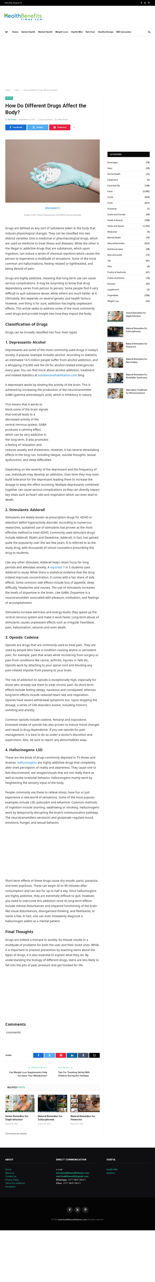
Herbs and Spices (115, 226)
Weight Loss (61, 32)
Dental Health (28, 32)
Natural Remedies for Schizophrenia (50, 1118)
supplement (113, 289)
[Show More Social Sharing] (74, 127)
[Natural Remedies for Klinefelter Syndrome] (115, 378)
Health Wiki (77, 32)
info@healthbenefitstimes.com (72, 1173)
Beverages (112, 162)
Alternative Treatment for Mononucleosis (136, 391)
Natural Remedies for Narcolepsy (136, 360)
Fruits (110, 203)
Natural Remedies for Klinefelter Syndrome (136, 376)
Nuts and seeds (114, 255)
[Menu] (6, 32)
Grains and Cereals (116, 214)
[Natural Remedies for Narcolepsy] (115, 362)
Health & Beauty (115, 220)
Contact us (10, 1176)
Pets (109, 266)
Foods (110, 197)
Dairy (109, 168)
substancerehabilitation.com (57, 375)
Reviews (111, 284)
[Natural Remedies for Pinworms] (85, 1103)
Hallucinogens (27, 763)
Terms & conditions (15, 1183)
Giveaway (112, 209)
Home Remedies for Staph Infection (16, 1118)
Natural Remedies (116, 243)
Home (15, 32)
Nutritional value (115, 249)
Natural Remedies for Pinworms (83, 1118)
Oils (109, 261)
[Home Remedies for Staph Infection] (20, 1103)
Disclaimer (10, 1186)
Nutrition (90, 32)
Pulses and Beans (115, 278)
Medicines (112, 232)
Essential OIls (113, 185)
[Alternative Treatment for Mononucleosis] (115, 393)
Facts (9, 98)
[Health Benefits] (23, 17)
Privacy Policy (12, 1179)
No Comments (47, 120)
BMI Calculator (124, 32)
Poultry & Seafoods (116, 272)
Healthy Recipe (105, 32)
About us (9, 1173)
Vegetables (112, 295)
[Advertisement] (77, 62)
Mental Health (45, 32)
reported (56, 567)
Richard (12, 120)
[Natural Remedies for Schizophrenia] (52, 1103)
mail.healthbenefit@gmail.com (72, 1176)
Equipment (112, 180)
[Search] (149, 32)
